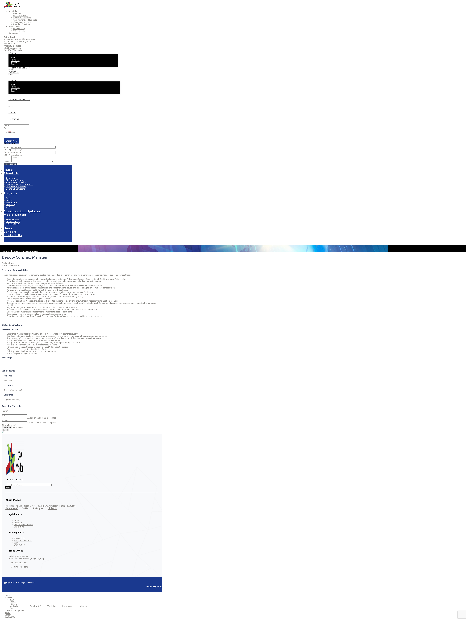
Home (10, 74)
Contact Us (13, 72)
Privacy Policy (20, 538)
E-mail (5, 416)
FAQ (16, 543)
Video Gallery (12, 224)
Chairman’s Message (16, 187)
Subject (7, 155)
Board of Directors (15, 189)
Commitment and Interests (19, 184)
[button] (11, 141)
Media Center (15, 214)
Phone (5, 420)
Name (5, 411)
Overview (10, 178)
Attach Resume (9, 425)
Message (7, 162)
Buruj (8, 198)
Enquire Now (19, 545)
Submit (5, 430)
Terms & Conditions (23, 540)
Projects (12, 53)
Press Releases (13, 219)
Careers (12, 112)
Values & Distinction (16, 182)
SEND (8, 487)
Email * (7, 150)
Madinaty (10, 205)
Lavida (9, 200)
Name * (7, 147)
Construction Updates (19, 68)
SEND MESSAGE (10, 164)
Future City (11, 202)
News (10, 106)
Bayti (13, 64)
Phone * (7, 152)
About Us (11, 173)
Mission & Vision (14, 180)
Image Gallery (13, 221)
